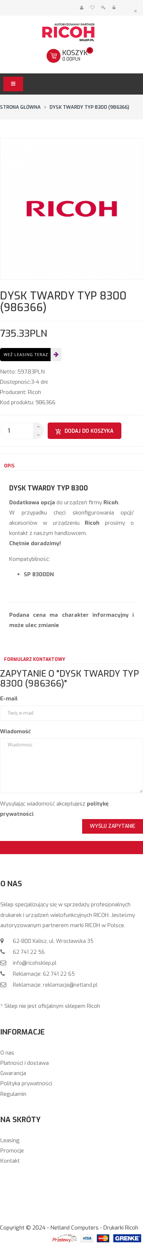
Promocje (12, 1150)
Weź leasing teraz (26, 354)
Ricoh (34, 392)
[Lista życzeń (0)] (92, 8)
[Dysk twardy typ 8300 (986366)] (71, 209)
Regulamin (13, 1094)
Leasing (10, 1140)
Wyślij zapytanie (112, 826)
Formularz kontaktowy (34, 659)
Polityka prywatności (26, 1083)
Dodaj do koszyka (89, 431)
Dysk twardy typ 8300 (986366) (89, 107)
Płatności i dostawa (24, 1063)
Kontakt (10, 1161)
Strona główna (20, 107)
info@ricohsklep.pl (33, 963)
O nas (7, 1052)
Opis (9, 466)
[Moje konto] (81, 8)
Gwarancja (13, 1073)
